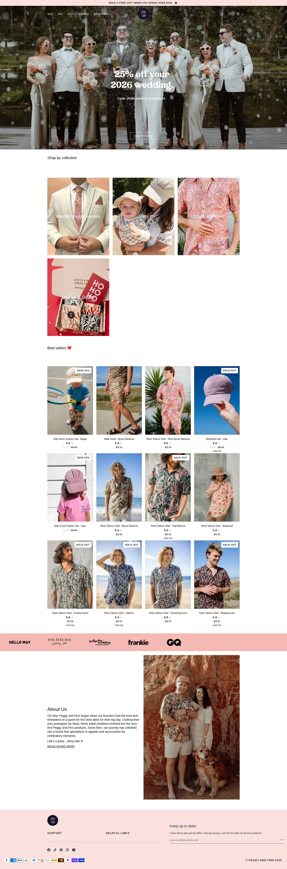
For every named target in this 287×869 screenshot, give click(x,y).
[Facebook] (48, 849)
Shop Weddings (143, 135)
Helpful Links (118, 833)
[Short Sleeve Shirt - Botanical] (217, 487)
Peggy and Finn (261, 860)
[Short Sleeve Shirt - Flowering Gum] (168, 574)
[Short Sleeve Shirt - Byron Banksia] (119, 487)
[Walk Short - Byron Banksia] (119, 400)
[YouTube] (73, 849)
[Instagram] (67, 849)
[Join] (281, 839)
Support (54, 833)
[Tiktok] (55, 849)
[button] (51, 14)
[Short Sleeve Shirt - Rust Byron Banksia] (168, 400)
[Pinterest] (61, 849)
